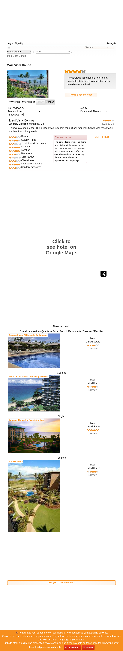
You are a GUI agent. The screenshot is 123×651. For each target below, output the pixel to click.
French (40, 102)
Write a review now (81, 95)
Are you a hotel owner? (61, 582)
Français (111, 43)
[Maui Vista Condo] (72, 52)
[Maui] (33, 52)
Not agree (88, 647)
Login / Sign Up (15, 43)
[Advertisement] (61, 21)
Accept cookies (72, 647)
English (50, 102)
